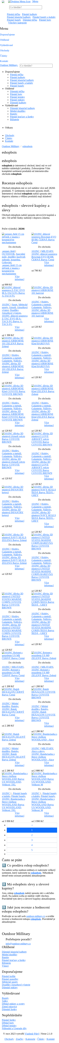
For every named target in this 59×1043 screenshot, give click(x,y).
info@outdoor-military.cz (18, 943)
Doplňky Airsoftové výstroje (11, 311)
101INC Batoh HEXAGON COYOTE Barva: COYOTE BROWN (43, 716)
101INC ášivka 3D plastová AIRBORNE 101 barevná (42, 313)
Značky (19, 1039)
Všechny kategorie (17, 22)
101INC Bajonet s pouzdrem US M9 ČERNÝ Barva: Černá (13, 672)
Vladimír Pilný (32, 1033)
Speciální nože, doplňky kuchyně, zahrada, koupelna (14, 257)
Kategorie (30, 1039)
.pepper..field (8, 251)
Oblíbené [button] (4, 40)
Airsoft (12, 307)
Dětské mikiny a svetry (13, 1003)
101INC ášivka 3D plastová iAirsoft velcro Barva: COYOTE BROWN (13, 463)
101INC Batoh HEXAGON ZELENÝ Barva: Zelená (13, 757)
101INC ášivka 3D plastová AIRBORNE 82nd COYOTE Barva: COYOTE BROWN (13, 415)
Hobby (44, 301)
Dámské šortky (9, 1009)
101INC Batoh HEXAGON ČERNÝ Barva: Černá (13, 712)
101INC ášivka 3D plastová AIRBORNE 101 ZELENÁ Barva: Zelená (13, 367)
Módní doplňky (17, 111)
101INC (35, 251)
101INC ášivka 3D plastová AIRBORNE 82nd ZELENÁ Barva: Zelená (42, 415)
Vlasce (5, 965)
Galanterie (36, 307)
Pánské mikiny (17, 99)
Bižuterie (14, 119)
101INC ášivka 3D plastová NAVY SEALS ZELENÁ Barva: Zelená (14, 560)
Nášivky (47, 307)
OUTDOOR (8, 254)
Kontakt (4, 61)
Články (3, 55)
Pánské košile (8, 976)
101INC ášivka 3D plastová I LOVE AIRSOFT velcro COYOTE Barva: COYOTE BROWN (41, 467)
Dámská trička (30, 20)
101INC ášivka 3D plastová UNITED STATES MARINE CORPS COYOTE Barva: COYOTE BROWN (12, 631)
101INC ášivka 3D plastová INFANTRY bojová (12, 512)
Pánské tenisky (17, 97)
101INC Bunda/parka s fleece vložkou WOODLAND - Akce (43, 757)
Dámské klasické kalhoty (22, 108)
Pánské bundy (14, 20)
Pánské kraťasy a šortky (22, 116)
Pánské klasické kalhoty (19, 17)
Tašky (5, 1001)
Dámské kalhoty (18, 102)
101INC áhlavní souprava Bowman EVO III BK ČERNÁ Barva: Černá (44, 257)
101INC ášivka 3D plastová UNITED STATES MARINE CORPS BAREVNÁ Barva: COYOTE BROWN (42, 572)
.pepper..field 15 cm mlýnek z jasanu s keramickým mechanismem (12, 269)
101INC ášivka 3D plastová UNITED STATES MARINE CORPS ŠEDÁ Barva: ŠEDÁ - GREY (42, 628)
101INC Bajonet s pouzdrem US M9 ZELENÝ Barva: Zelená (43, 672)
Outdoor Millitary (9, 65)
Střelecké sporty (10, 982)
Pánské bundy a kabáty (44, 17)
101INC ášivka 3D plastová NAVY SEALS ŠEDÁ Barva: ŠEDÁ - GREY (43, 516)
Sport (14, 304)
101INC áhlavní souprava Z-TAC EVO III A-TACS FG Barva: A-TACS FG (15, 320)
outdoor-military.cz (35, 916)
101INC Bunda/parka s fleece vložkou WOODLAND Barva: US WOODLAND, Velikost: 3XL (13, 805)
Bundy (5, 998)
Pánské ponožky (10, 979)
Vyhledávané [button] (6, 45)
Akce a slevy (37, 751)
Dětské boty (8, 1022)
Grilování (6, 262)
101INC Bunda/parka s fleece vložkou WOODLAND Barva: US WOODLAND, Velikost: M (43, 805)
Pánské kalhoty (29, 14)
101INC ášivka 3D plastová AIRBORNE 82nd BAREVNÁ (42, 363)
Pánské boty (45, 20)
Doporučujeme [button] (7, 34)
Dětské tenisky (9, 1025)
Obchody (4, 50)
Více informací (19, 278)
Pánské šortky (9, 1020)
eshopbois (27, 146)
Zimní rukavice (9, 1006)
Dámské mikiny (10, 987)
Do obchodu (14, 246)
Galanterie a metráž (41, 304)
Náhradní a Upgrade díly (14, 1028)
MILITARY (47, 251)
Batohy (13, 114)
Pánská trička (13, 14)
